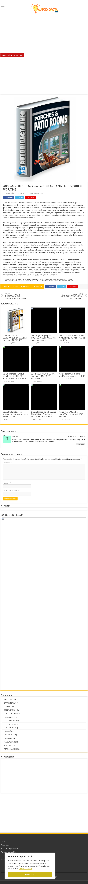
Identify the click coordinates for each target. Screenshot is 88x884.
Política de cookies (25, 869)
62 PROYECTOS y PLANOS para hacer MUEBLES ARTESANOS (43, 376)
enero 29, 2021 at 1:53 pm (76, 436)
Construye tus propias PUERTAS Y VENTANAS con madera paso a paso (43, 337)
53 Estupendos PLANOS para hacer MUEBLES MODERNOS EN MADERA (14, 376)
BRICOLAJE (8, 699)
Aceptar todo (29, 874)
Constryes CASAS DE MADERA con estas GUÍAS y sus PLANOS (72, 414)
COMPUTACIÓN (10, 710)
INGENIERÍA (8, 735)
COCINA (7, 706)
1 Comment (21, 193)
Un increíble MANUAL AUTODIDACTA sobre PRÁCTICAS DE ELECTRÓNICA (16, 296)
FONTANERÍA (9, 728)
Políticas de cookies (8, 852)
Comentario (8, 462)
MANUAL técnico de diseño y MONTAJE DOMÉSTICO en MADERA (72, 337)
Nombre (7, 483)
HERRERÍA (8, 731)
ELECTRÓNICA (9, 724)
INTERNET (8, 738)
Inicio (3, 841)
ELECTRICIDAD (9, 721)
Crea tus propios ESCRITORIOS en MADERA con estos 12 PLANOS (15, 337)
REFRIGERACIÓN (10, 749)
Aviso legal (5, 845)
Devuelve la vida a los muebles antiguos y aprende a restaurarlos (15, 414)
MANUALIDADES (10, 742)
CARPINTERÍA (9, 193)
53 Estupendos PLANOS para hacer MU (39, 55)
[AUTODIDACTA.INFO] (44, 8)
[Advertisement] (44, 32)
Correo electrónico (11, 490)
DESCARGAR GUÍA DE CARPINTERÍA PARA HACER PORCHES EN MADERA (39, 280)
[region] (30, 866)
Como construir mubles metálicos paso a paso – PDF (72, 375)
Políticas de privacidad (9, 848)
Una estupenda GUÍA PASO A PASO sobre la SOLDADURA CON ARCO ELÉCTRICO (71, 296)
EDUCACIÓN (8, 717)
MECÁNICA (8, 745)
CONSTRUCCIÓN (10, 714)
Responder (81, 444)
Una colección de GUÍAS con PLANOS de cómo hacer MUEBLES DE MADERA (43, 414)
